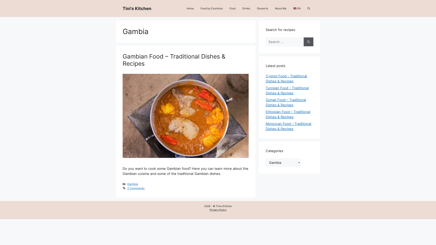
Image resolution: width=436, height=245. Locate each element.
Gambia (132, 184)
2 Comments (136, 188)
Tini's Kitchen (137, 8)
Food (233, 8)
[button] (308, 8)
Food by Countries (212, 8)
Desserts (262, 8)
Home (190, 8)
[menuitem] (297, 8)
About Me (280, 8)
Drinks (246, 8)
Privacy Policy (218, 209)
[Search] (308, 41)
